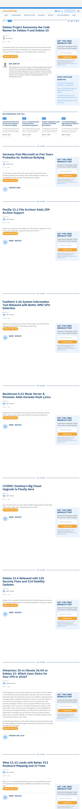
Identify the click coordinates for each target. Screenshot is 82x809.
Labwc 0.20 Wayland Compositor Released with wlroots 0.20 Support (66, 90)
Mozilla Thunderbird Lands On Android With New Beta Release (51, 123)
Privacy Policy (62, 65)
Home (4, 21)
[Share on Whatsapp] (78, 21)
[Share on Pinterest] (76, 21)
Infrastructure (29, 15)
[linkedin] (59, 11)
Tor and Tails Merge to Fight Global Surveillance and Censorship (70, 123)
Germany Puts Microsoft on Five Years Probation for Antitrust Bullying (11, 123)
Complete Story (9, 56)
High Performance (63, 15)
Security (51, 15)
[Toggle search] (78, 11)
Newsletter (71, 11)
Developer (41, 15)
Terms (75, 63)
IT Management (16, 15)
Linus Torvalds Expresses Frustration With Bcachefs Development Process (30, 123)
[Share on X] (74, 21)
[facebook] (56, 11)
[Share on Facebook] (71, 21)
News (6, 15)
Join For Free (67, 57)
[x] (62, 11)
